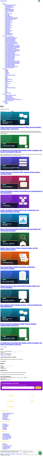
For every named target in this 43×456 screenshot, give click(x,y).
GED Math (5, 424)
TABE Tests (7, 32)
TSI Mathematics (8, 34)
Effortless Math (3, 1)
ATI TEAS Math (6, 425)
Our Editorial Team (6, 446)
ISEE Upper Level (8, 79)
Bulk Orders (13, 453)
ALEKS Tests (7, 8)
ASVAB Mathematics (9, 9)
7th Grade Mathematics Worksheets (12, 49)
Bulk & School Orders (7, 438)
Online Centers (5, 416)
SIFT (6, 84)
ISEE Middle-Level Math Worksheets (12, 54)
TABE (6, 86)
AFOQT (6, 69)
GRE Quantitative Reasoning (11, 18)
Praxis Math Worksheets (10, 57)
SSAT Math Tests (8, 30)
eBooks (4, 4)
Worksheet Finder (6, 414)
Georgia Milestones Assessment (11, 17)
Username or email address (6, 351)
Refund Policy (19, 453)
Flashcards (5, 417)
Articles (6, 102)
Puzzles (4, 94)
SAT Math (5, 427)
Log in (2, 353)
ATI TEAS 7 (7, 72)
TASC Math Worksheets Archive (11, 66)
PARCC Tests (8, 23)
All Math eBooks (6, 433)
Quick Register (3, 361)
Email (1, 365)
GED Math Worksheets (9, 44)
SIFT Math (7, 29)
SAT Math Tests (8, 27)
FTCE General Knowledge (10, 75)
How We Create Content (7, 445)
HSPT (6, 78)
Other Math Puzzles (9, 100)
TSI (6, 88)
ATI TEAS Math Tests (9, 10)
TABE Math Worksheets (10, 65)
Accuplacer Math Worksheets (11, 37)
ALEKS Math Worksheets (10, 40)
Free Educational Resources (8, 413)
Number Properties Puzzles (10, 95)
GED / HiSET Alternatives (10, 87)
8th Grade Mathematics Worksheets (12, 50)
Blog (6, 103)
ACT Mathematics (9, 6)
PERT (6, 82)
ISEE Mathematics (9, 22)
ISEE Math (5, 429)
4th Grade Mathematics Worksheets (12, 46)
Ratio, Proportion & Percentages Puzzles (13, 99)
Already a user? (3, 368)
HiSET (6, 77)
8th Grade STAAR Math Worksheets (12, 63)
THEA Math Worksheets (10, 64)
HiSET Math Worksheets (10, 52)
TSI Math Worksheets (9, 67)
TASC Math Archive (9, 33)
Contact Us (5, 449)
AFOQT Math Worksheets (10, 38)
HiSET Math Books (6, 434)
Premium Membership (7, 437)
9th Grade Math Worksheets (10, 51)
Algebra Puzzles (8, 96)
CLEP (6, 12)
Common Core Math (9, 11)
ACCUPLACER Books (7, 436)
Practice (4, 35)
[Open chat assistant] (40, 453)
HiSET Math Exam (9, 19)
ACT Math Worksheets (9, 36)
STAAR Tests (8, 31)
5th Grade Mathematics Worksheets (12, 47)
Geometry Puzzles (9, 97)
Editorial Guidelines (6, 447)
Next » (5, 346)
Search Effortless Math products (6, 377)
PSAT (6, 91)
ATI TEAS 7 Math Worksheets (11, 42)
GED (6, 76)
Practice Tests (5, 415)
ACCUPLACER (8, 93)
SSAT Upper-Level (8, 81)
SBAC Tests (7, 28)
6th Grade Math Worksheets (10, 48)
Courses (4, 68)
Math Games (5, 418)
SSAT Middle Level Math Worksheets (12, 61)
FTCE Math (7, 15)
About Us (4, 443)
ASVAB (6, 71)
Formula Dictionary (6, 419)
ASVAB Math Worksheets (10, 41)
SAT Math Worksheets (9, 59)
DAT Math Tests (8, 13)
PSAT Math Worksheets (10, 58)
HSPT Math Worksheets (10, 53)
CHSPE (6, 73)
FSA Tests (7, 14)
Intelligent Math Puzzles (10, 98)
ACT (6, 90)
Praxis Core (7, 83)
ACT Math (5, 428)
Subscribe (38, 387)
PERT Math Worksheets (10, 55)
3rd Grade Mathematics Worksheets (12, 45)
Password (2, 352)
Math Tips (5, 101)
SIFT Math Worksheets (9, 60)
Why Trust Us (5, 444)
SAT (6, 89)
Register (9, 354)
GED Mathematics (9, 16)
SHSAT (6, 80)
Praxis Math (7, 24)
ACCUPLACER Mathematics (10, 5)
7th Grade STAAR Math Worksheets (12, 62)
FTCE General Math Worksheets (11, 43)
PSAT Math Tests (8, 25)
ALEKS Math (5, 426)
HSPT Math (7, 20)
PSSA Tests (7, 26)
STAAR (6, 85)
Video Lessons (5, 439)
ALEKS (6, 70)
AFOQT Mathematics (9, 7)
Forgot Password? (4, 354)
